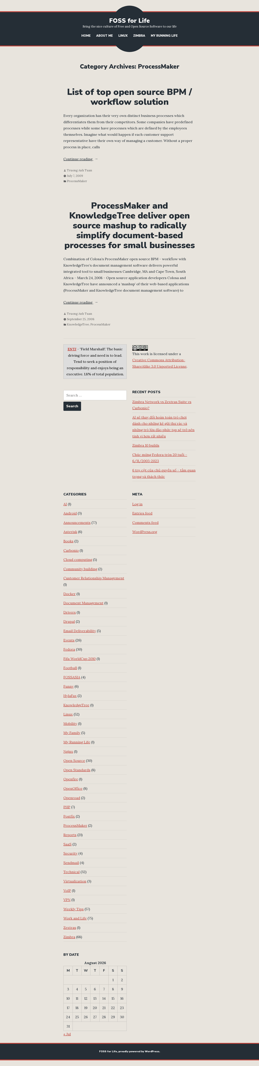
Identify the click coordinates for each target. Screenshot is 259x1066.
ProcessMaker (77, 181)
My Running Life (164, 36)
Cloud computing (77, 559)
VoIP (67, 890)
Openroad (71, 798)
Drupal (69, 621)
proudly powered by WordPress (138, 1051)
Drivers (69, 612)
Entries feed (142, 513)
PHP (66, 807)
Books (68, 541)
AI (65, 504)
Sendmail (71, 862)
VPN (66, 899)
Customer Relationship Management (93, 578)
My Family (71, 732)
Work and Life (75, 918)
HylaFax (70, 695)
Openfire (70, 779)
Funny (68, 686)
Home (86, 36)
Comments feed (145, 522)
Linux (123, 36)
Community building (80, 569)
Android (70, 513)
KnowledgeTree (78, 324)
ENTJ (72, 349)
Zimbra (139, 36)
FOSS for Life (129, 21)
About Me (104, 36)
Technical (71, 872)
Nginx (68, 751)
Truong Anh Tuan (79, 170)
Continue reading (86, 159)
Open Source (74, 760)
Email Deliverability (79, 631)
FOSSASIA (71, 677)
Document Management (83, 603)
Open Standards (76, 770)
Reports (69, 835)
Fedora (69, 649)
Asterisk (70, 531)
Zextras (69, 927)
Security (70, 853)
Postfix (69, 816)
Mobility (70, 723)
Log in (137, 504)
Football (70, 668)
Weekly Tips (73, 909)
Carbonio (71, 550)
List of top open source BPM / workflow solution (129, 97)
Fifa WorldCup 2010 (79, 658)
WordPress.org (144, 531)
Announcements (77, 522)
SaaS (67, 844)
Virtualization (74, 881)
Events (69, 640)
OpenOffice (72, 788)
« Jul (67, 1034)
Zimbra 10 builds (145, 445)
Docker (69, 594)
